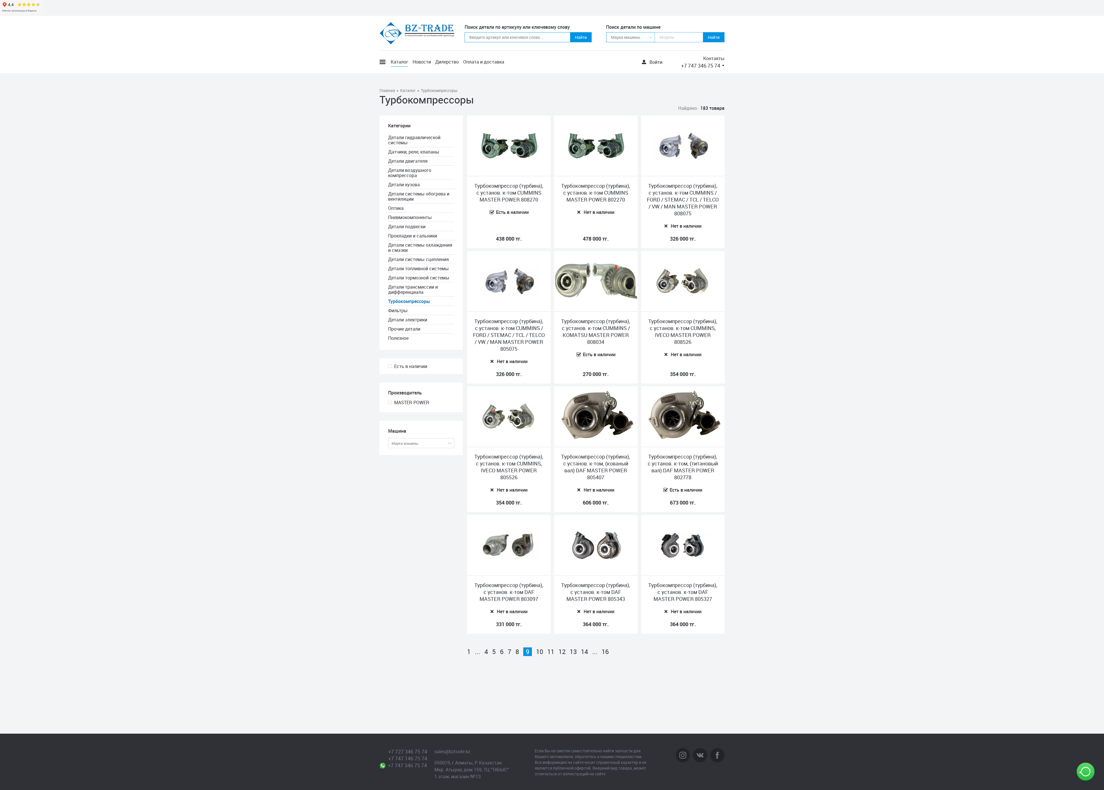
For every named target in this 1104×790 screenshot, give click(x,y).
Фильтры (398, 310)
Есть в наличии (410, 366)
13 (573, 651)
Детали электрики (407, 319)
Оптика (396, 208)
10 (539, 651)
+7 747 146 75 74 (407, 758)
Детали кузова (404, 184)
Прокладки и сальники (412, 235)
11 (550, 651)
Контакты (713, 58)
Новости (422, 62)
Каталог (399, 62)
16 (605, 651)
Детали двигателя (408, 161)
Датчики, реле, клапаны (413, 151)
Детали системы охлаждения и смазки (420, 247)
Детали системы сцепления (418, 259)
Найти (581, 37)
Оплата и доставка (483, 62)
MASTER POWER (411, 402)
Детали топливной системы (418, 268)
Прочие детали (404, 328)
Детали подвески (406, 226)
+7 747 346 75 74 (700, 65)
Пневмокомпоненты (410, 217)
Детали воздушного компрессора (409, 173)
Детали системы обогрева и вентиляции (418, 196)
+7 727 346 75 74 (407, 751)
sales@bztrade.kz (452, 751)
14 (584, 651)
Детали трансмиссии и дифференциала (413, 289)
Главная (387, 90)
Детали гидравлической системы (414, 140)
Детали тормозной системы (418, 277)
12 (562, 651)
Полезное (398, 338)
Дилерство (447, 62)
